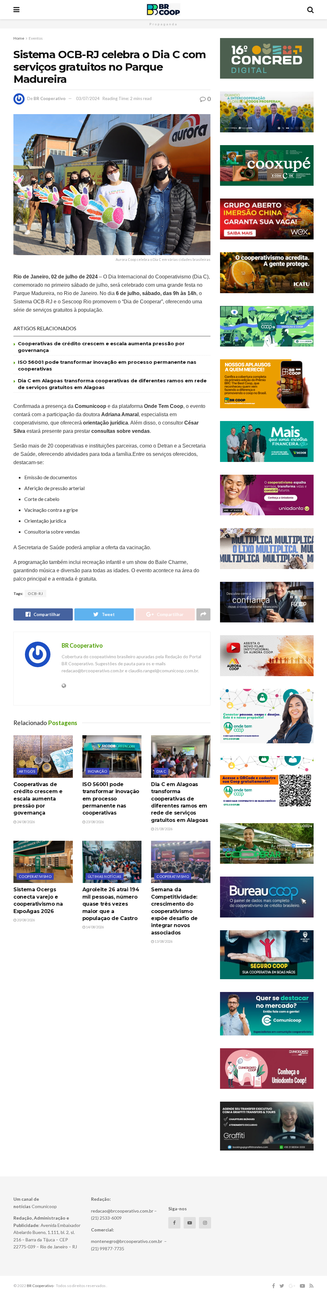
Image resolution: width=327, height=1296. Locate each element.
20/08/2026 (25, 920)
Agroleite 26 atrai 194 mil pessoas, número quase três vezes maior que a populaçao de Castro (110, 903)
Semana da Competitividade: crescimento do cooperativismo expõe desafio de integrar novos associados (174, 910)
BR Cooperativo (49, 98)
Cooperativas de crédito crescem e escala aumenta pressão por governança (38, 798)
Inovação (97, 771)
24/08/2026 (25, 822)
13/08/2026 (163, 941)
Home (18, 38)
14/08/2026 (94, 927)
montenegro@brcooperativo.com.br (126, 1241)
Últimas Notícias (104, 876)
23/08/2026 (94, 822)
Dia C (161, 771)
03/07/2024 (88, 98)
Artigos (27, 771)
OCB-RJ (35, 593)
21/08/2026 (163, 829)
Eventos (36, 38)
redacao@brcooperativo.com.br (122, 1211)
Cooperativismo (35, 876)
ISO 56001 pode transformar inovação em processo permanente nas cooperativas (111, 798)
